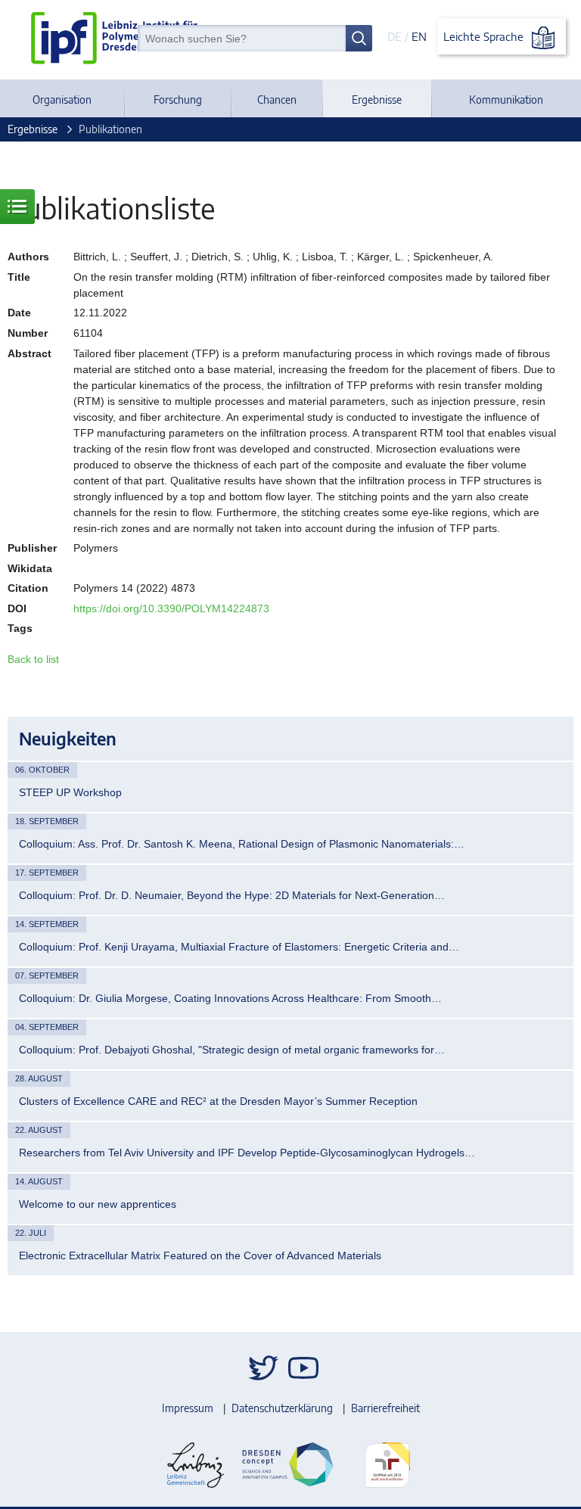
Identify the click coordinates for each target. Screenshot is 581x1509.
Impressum (187, 1408)
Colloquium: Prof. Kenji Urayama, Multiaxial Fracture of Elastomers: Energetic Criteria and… (239, 947)
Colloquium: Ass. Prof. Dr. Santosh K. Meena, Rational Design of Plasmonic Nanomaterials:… (241, 844)
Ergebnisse (377, 99)
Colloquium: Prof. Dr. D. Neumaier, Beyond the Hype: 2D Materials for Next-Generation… (232, 895)
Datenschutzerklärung (282, 1408)
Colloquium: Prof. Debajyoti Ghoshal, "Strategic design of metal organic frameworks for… (232, 1050)
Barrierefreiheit (385, 1408)
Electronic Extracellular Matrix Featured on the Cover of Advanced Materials (200, 1255)
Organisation (62, 99)
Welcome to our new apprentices (97, 1204)
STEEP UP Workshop (70, 792)
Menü (17, 206)
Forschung (178, 99)
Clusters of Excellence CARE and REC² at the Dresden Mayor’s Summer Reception (218, 1101)
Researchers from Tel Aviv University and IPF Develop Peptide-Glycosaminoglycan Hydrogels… (247, 1153)
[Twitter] (263, 1368)
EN (419, 36)
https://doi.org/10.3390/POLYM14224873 (171, 608)
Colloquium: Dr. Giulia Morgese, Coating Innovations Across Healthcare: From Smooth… (230, 998)
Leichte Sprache (485, 36)
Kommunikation (506, 99)
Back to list (33, 659)
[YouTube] (303, 1368)
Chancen (277, 99)
